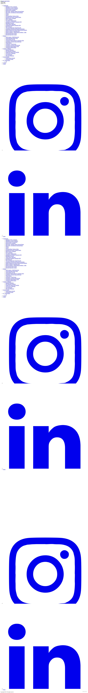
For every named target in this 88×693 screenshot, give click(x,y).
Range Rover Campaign (11, 10)
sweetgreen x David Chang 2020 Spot (13, 41)
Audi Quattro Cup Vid (10, 39)
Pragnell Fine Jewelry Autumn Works (13, 17)
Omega (7, 13)
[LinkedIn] (45, 235)
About (4, 63)
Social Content (6, 56)
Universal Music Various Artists (12, 16)
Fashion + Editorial (7, 48)
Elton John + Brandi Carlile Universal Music (15, 11)
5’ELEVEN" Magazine (10, 53)
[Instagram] (45, 150)
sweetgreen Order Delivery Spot (12, 46)
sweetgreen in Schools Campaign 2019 (14, 21)
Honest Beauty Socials (10, 58)
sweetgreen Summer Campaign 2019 (13, 25)
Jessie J (7, 14)
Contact (4, 62)
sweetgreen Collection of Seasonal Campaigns (15, 28)
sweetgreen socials (9, 59)
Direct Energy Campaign (11, 18)
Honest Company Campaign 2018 (13, 31)
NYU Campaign (9, 19)
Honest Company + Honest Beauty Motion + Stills (16, 32)
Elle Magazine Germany (11, 51)
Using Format (84, 691)
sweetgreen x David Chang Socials (13, 45)
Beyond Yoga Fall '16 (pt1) (11, 34)
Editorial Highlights (10, 49)
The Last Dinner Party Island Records (13, 27)
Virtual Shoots (8, 42)
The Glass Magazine (10, 55)
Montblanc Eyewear (10, 23)
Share (4, 236)
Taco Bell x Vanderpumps (11, 20)
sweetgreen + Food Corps (11, 44)
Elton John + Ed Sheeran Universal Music (14, 12)
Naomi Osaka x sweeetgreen (11, 9)
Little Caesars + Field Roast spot (12, 37)
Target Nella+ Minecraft (10, 24)
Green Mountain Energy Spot (12, 38)
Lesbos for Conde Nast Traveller (12, 52)
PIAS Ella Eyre (9, 26)
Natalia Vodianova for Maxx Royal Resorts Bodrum (16, 30)
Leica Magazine (9, 54)
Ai (6, 61)
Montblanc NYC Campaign (11, 6)
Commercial (5, 5)
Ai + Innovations (6, 60)
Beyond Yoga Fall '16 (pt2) (11, 33)
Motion (4, 35)
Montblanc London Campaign (12, 7)
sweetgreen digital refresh (11, 47)
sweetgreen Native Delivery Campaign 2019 (15, 40)
